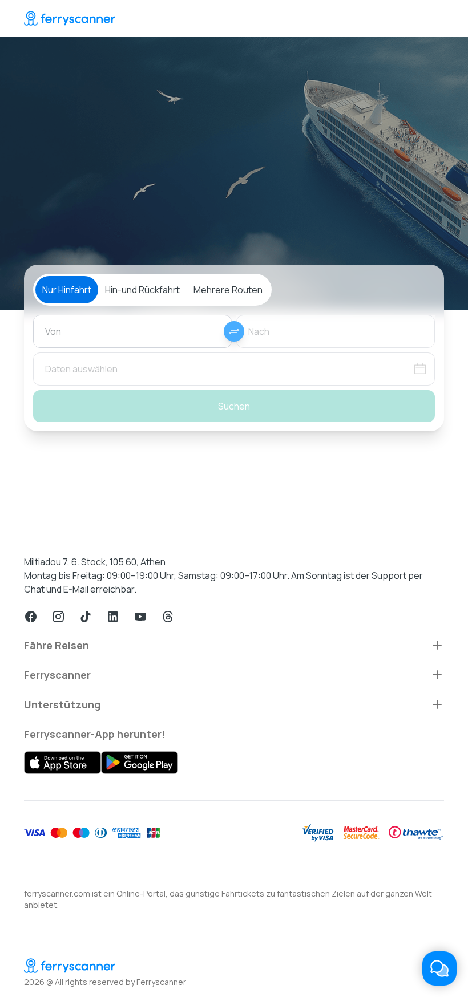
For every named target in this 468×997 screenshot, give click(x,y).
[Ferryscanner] (69, 18)
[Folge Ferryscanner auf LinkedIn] (113, 616)
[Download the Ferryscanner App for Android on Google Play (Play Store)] (139, 762)
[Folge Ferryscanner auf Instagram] (58, 616)
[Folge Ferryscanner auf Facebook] (31, 616)
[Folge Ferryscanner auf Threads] (168, 616)
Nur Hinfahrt (66, 289)
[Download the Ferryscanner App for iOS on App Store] (62, 762)
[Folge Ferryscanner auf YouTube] (140, 616)
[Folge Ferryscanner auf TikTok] (85, 616)
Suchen (234, 406)
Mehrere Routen (228, 289)
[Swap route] (234, 331)
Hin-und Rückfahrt (142, 289)
